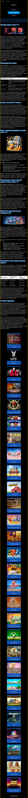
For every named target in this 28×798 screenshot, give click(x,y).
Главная (2, 1)
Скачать (14, 9)
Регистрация (13, 12)
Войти (14, 15)
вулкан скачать (8, 44)
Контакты (8, 1)
